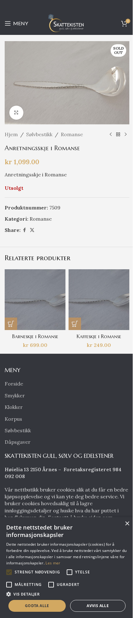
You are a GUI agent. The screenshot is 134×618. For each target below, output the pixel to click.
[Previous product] (110, 134)
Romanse (72, 134)
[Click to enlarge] (16, 113)
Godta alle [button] (37, 605)
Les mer (52, 563)
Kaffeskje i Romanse (99, 336)
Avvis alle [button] (98, 605)
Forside (14, 384)
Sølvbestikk (39, 134)
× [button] (127, 523)
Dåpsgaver (18, 442)
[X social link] (32, 230)
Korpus (13, 419)
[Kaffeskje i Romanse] (99, 299)
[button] (11, 324)
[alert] (67, 567)
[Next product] (125, 134)
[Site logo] (67, 23)
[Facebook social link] (24, 230)
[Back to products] (118, 134)
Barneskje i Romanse (35, 336)
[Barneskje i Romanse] (35, 299)
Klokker (14, 407)
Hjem (11, 134)
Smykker (15, 395)
